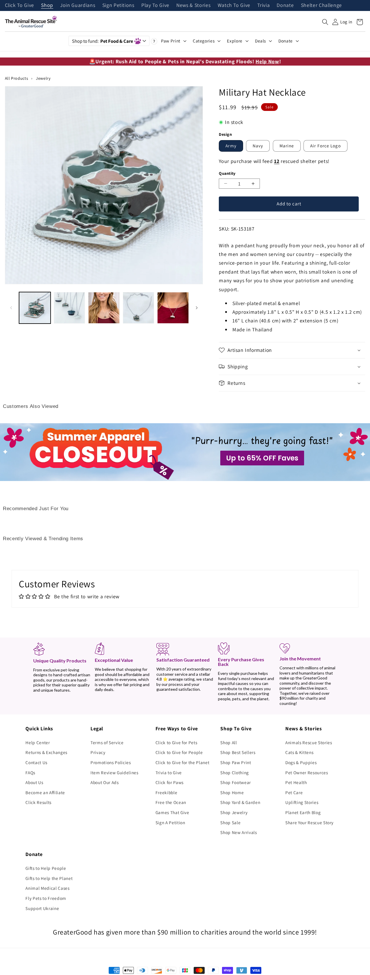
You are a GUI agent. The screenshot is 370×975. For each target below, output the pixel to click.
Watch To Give (234, 5)
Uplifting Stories (301, 802)
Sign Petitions (118, 5)
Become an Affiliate (45, 792)
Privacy (98, 752)
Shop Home (232, 792)
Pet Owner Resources (306, 772)
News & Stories (193, 5)
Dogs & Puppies (301, 762)
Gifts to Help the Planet (49, 878)
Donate (285, 5)
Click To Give (19, 5)
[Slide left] (11, 307)
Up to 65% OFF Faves (262, 458)
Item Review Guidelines (114, 772)
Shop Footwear (235, 782)
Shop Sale (230, 822)
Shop (47, 5)
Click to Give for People (179, 752)
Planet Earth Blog (303, 812)
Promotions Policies (110, 762)
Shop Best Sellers (237, 752)
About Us (34, 782)
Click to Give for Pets (176, 742)
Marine (287, 145)
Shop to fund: (102, 41)
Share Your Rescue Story (309, 822)
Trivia (263, 5)
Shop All (228, 742)
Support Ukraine (42, 908)
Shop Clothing (234, 772)
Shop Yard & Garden (240, 802)
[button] (325, 22)
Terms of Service (107, 742)
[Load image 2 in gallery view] (69, 308)
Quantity (227, 173)
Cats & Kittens (299, 752)
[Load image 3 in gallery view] (104, 308)
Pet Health (296, 782)
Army (230, 145)
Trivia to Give (169, 772)
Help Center (37, 742)
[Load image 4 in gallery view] (138, 308)
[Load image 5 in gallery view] (173, 308)
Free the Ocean (171, 802)
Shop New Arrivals (238, 832)
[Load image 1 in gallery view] (35, 308)
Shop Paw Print (235, 762)
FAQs (30, 772)
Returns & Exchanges (46, 752)
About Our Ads (104, 782)
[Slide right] (196, 307)
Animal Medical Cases (47, 888)
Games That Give (172, 812)
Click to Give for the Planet (182, 762)
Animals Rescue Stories (308, 742)
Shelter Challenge (321, 5)
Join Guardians (77, 5)
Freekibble (166, 792)
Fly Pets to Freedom (45, 898)
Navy (258, 145)
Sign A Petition (170, 822)
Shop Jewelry (233, 812)
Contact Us (36, 762)
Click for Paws (170, 782)
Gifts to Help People (45, 868)
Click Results (38, 802)
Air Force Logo (325, 145)
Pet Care (294, 792)
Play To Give (155, 5)
